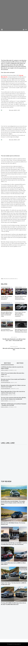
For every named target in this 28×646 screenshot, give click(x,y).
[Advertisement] (14, 14)
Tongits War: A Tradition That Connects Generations (6, 298)
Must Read (20, 363)
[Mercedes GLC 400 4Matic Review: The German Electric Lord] (14, 514)
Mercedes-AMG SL (14, 278)
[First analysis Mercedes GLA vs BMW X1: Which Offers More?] (14, 554)
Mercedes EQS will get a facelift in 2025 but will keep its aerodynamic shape (6, 314)
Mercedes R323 (7, 278)
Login (26, 29)
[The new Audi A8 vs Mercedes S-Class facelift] (7, 324)
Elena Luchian (18, 287)
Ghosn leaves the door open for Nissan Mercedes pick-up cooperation (20, 314)
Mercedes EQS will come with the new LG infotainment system (20, 298)
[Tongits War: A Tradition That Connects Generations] (7, 291)
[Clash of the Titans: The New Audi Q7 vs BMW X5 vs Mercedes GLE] (14, 574)
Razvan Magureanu (5, 287)
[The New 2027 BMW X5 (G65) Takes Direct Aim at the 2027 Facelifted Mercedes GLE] (14, 594)
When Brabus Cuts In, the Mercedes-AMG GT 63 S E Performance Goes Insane (21, 330)
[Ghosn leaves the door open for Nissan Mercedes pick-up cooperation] (21, 307)
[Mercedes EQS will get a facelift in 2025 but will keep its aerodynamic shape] (7, 307)
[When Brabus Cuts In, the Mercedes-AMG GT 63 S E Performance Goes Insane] (21, 324)
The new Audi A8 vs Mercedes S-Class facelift (7, 330)
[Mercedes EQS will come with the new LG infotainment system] (21, 291)
